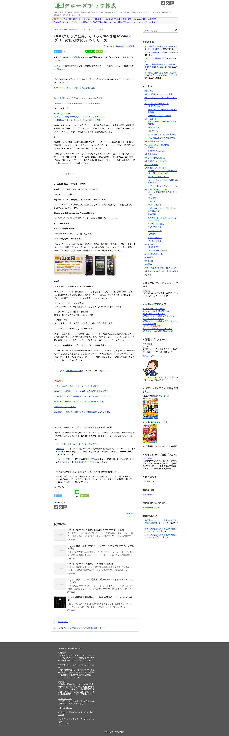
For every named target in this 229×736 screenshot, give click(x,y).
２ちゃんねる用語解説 (157, 251)
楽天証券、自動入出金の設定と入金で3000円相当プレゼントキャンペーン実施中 (160, 75)
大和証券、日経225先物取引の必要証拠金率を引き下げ (81, 628)
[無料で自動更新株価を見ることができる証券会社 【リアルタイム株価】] (60, 602)
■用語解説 (148, 245)
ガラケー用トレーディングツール (162, 186)
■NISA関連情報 (151, 165)
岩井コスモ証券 (155, 231)
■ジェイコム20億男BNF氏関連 (156, 311)
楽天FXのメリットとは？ (65, 407)
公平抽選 (94, 459)
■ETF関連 (148, 257)
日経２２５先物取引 (156, 151)
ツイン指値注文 (77, 701)
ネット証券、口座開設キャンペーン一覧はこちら (77, 444)
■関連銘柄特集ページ (153, 141)
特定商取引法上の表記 (152, 507)
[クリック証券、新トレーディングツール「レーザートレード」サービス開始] (60, 550)
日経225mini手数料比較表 (155, 58)
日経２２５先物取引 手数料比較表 (159, 52)
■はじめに (148, 91)
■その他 (147, 275)
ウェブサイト (64, 724)
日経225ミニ (153, 147)
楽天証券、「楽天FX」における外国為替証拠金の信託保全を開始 (82, 412)
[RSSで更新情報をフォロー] (172, 3)
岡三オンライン (155, 238)
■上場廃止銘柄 (150, 154)
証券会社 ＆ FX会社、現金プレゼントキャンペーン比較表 (79, 402)
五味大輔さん (154, 128)
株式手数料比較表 (156, 106)
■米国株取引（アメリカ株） (156, 161)
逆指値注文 (64, 701)
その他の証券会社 (156, 241)
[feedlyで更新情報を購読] (168, 3)
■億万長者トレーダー (153, 119)
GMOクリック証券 (126, 46)
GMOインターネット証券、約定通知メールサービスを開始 (95, 530)
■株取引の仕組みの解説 (154, 158)
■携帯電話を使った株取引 (155, 168)
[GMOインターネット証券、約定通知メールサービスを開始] (60, 535)
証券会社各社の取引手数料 (159, 116)
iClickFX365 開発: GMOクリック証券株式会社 (74, 88)
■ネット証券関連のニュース (156, 190)
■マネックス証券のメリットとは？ (157, 329)
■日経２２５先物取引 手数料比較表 (158, 331)
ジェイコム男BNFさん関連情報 (161, 134)
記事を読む (71, 539)
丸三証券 (152, 234)
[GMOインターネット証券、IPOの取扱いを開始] (60, 568)
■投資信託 (148, 261)
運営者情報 (147, 495)
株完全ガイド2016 (161, 396)
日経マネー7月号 (160, 422)
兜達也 (88, 427)
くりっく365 (59, 66)
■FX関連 (148, 264)
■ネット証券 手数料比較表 (154, 309)
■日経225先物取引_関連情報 (156, 145)
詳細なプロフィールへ (152, 356)
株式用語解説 (154, 247)
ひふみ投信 (147, 458)
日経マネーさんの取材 (153, 377)
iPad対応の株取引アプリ (158, 177)
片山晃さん (153, 131)
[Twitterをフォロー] (163, 3)
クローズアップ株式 (117, 732)
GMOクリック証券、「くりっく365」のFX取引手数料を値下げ (81, 391)
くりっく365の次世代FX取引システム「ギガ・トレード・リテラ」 (83, 396)
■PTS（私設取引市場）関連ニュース (160, 268)
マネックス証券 (63, 459)
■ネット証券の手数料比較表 (156, 104)
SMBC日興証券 (154, 227)
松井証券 (152, 214)
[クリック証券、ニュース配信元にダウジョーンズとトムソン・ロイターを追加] (60, 584)
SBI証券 (151, 201)
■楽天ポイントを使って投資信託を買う (161, 271)
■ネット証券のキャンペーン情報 (158, 94)
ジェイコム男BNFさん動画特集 (161, 138)
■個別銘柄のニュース (153, 254)
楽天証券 (60, 449)
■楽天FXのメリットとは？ (154, 314)
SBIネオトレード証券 (84, 672)
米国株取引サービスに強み (86, 462)
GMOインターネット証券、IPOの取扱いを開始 (90, 563)
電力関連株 (63, 622)
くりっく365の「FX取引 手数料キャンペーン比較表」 (77, 386)
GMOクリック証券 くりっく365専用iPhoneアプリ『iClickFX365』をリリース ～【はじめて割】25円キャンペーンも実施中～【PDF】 (79, 117)
